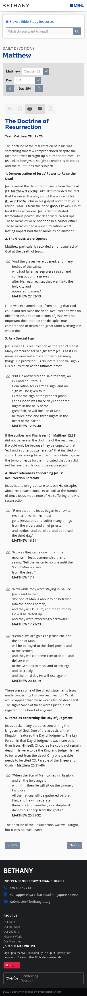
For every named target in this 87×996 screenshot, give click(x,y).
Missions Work (13, 936)
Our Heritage (12, 927)
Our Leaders (11, 932)
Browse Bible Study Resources (31, 21)
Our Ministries (12, 941)
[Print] (30, 109)
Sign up (11, 965)
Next (72, 844)
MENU (79, 5)
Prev (15, 844)
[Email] (40, 109)
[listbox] (35, 71)
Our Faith (9, 922)
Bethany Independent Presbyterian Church (16, 5)
